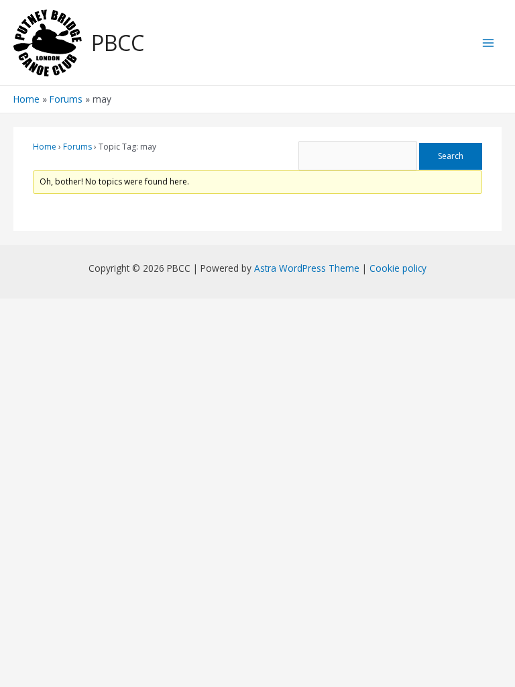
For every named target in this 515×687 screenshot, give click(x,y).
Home (44, 146)
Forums (77, 146)
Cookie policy (397, 268)
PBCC (117, 42)
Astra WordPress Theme (306, 268)
